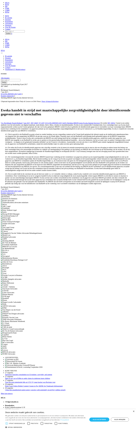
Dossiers (8, 20)
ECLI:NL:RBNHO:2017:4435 (11, 94)
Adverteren (9, 23)
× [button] (133, 411)
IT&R (7, 8)
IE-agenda (8, 18)
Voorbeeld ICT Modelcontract (15, 69)
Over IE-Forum (10, 27)
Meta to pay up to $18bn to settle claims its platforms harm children (27, 378)
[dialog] (68, 419)
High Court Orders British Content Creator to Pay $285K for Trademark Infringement (34, 386)
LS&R (7, 10)
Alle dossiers (5, 78)
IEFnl (7, 4)
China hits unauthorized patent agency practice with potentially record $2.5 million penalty (35, 390)
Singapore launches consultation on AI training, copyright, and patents (28, 374)
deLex (7, 3)
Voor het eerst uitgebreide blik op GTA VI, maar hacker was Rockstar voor (30, 382)
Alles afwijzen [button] (119, 419)
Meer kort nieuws (7, 393)
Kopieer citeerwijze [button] (7, 96)
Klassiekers (9, 21)
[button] (45, 427)
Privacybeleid (64, 420)
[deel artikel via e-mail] (1, 88)
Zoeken (8, 33)
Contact (7, 29)
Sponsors (8, 25)
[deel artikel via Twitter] (2, 88)
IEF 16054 (111, 123)
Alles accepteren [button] (99, 419)
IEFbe (7, 12)
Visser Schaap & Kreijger (49, 101)
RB (6, 6)
